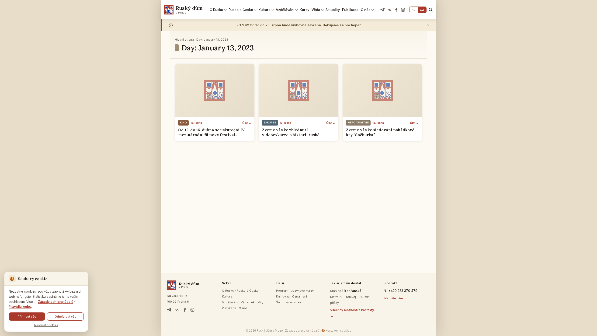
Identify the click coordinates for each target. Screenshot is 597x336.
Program (282, 290)
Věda (316, 10)
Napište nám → (395, 298)
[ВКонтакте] (389, 9)
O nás (365, 10)
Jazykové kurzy (302, 290)
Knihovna (283, 296)
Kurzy (304, 10)
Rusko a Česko (241, 10)
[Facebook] (396, 9)
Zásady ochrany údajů (55, 302)
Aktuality (333, 10)
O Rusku (216, 10)
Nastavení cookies (336, 330)
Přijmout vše (26, 316)
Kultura (264, 10)
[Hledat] (430, 9)
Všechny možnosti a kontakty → (352, 313)
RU (414, 9)
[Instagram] (403, 9)
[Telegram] (382, 9)
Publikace (350, 10)
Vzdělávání (285, 10)
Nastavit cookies (46, 325)
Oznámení (299, 296)
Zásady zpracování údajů (302, 330)
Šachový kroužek (288, 302)
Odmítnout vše (65, 316)
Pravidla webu (20, 306)
